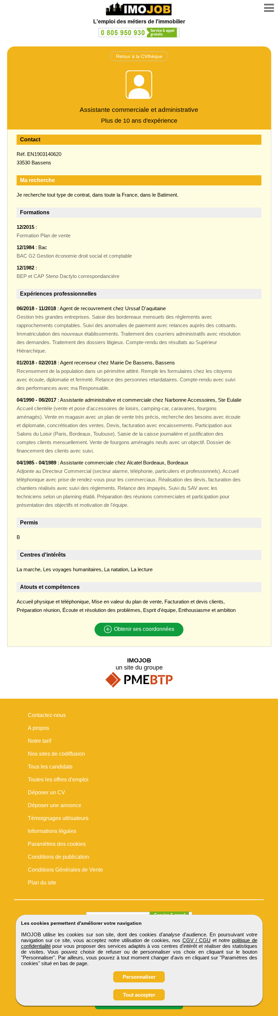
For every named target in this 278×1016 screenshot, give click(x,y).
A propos (38, 728)
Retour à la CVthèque (139, 56)
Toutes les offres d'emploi (58, 779)
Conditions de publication (58, 857)
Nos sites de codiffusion (56, 754)
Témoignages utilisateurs (58, 818)
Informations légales (52, 831)
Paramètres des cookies (57, 844)
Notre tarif (39, 741)
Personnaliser (139, 977)
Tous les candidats (50, 767)
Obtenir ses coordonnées (143, 629)
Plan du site (42, 882)
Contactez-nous (47, 715)
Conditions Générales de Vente (65, 870)
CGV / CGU (196, 940)
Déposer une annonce (54, 805)
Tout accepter (139, 995)
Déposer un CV (46, 792)
